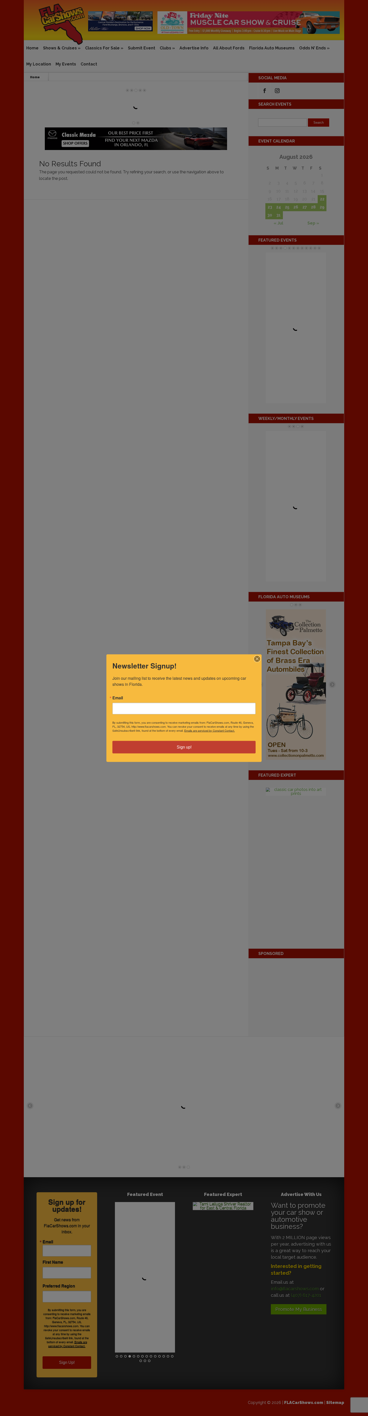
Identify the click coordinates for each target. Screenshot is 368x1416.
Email (117, 698)
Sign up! (184, 747)
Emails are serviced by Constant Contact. (209, 730)
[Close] (257, 659)
